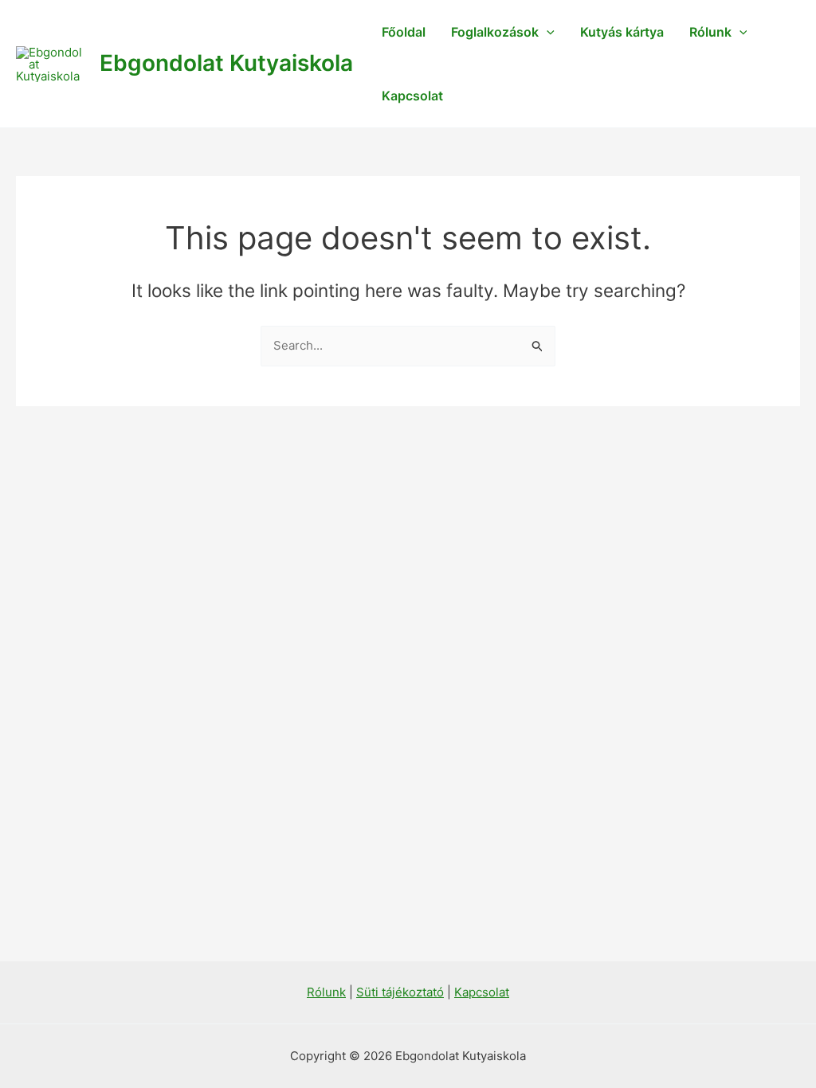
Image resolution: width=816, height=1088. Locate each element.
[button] (547, 32)
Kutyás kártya (622, 32)
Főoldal (404, 32)
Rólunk (710, 32)
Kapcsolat (412, 96)
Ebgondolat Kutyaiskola (226, 62)
